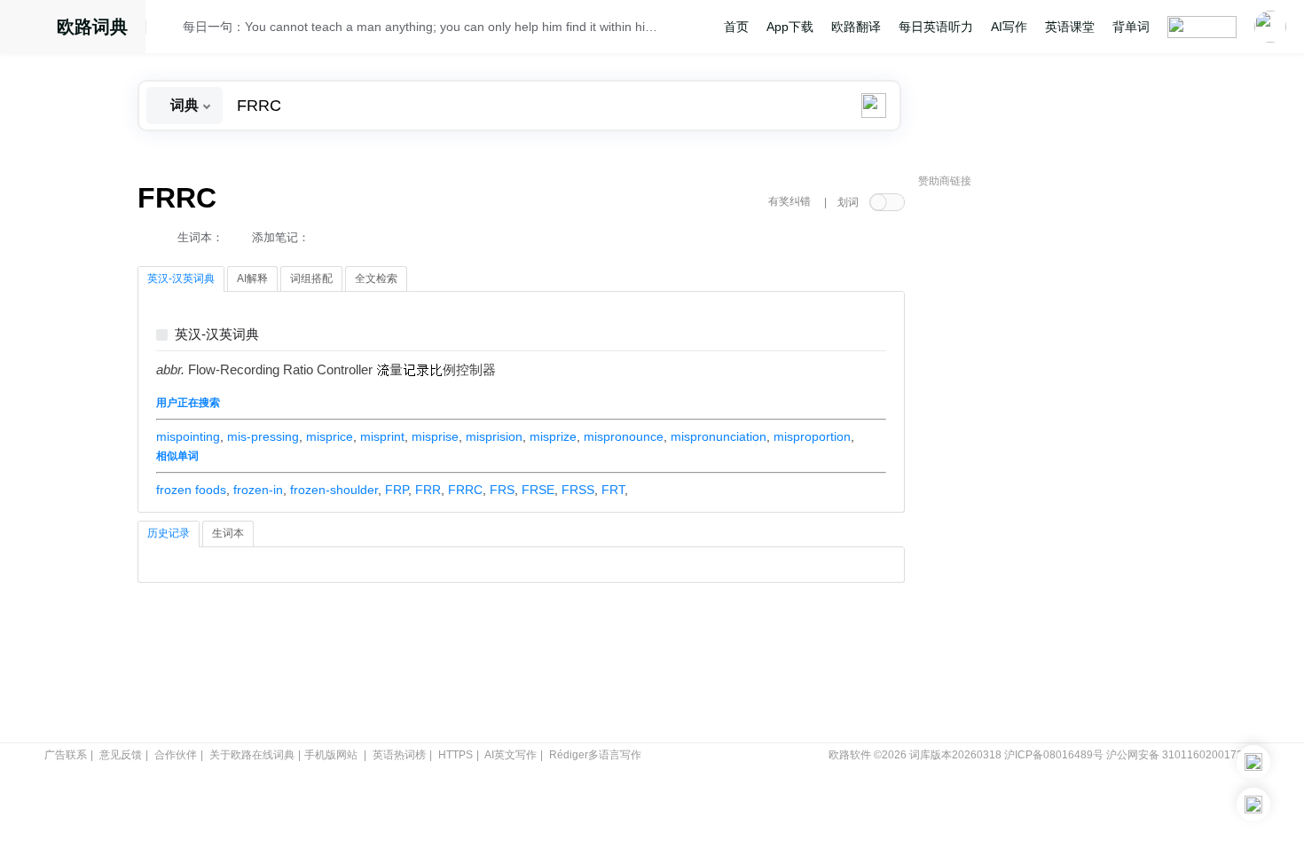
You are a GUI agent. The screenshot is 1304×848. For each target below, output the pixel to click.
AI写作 (1009, 27)
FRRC (465, 490)
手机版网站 (330, 755)
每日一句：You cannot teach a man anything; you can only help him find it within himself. (423, 27)
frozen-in (258, 490)
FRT (613, 490)
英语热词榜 (399, 755)
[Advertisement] (1051, 466)
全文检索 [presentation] (376, 278)
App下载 (789, 27)
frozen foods (191, 490)
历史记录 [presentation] (168, 533)
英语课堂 (1070, 27)
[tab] (180, 279)
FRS (502, 490)
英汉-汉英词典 (217, 335)
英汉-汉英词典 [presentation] (181, 278)
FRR (428, 490)
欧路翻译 (856, 27)
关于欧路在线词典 (252, 755)
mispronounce (624, 436)
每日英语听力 (936, 27)
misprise (435, 436)
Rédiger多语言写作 (595, 755)
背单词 (1131, 27)
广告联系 (65, 755)
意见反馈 (120, 755)
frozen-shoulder (334, 490)
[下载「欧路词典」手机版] (1253, 762)
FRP (396, 490)
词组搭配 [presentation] (311, 278)
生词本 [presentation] (228, 533)
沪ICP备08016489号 (1054, 755)
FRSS (578, 490)
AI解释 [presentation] (252, 278)
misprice (329, 436)
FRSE (538, 490)
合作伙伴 (175, 755)
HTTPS (455, 755)
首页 (736, 27)
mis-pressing (263, 436)
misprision (494, 436)
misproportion (812, 436)
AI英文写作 (510, 755)
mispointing (188, 436)
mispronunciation (718, 436)
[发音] (169, 29)
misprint (382, 436)
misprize (553, 436)
